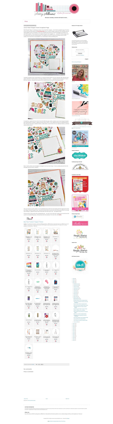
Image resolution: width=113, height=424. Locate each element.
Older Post (67, 398)
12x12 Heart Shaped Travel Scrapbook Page (81, 317)
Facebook (31, 221)
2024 (74, 281)
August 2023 (76, 289)
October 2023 (76, 286)
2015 (74, 333)
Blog (25, 221)
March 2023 (76, 296)
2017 (74, 330)
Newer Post (26, 398)
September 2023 (76, 288)
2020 (74, 326)
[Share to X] (40, 364)
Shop (26, 21)
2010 (74, 340)
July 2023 (75, 290)
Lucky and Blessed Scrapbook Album (79, 318)
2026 (74, 278)
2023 (74, 282)
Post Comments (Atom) (31, 400)
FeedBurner (82, 55)
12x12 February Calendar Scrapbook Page (80, 320)
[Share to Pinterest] (42, 364)
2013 (74, 336)
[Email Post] (36, 364)
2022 (74, 323)
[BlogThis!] (39, 364)
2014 (74, 334)
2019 (74, 327)
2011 (74, 338)
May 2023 (75, 293)
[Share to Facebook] (41, 364)
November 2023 (76, 285)
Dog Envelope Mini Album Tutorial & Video (80, 308)
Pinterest (41, 221)
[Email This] (38, 364)
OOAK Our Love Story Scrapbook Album (80, 313)
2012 (74, 337)
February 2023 (76, 297)
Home (47, 398)
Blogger (68, 418)
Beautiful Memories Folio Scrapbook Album (80, 300)
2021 (74, 325)
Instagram (36, 221)
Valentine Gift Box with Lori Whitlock (79, 310)
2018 (74, 329)
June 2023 (75, 292)
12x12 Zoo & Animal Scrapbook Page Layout (81, 305)
